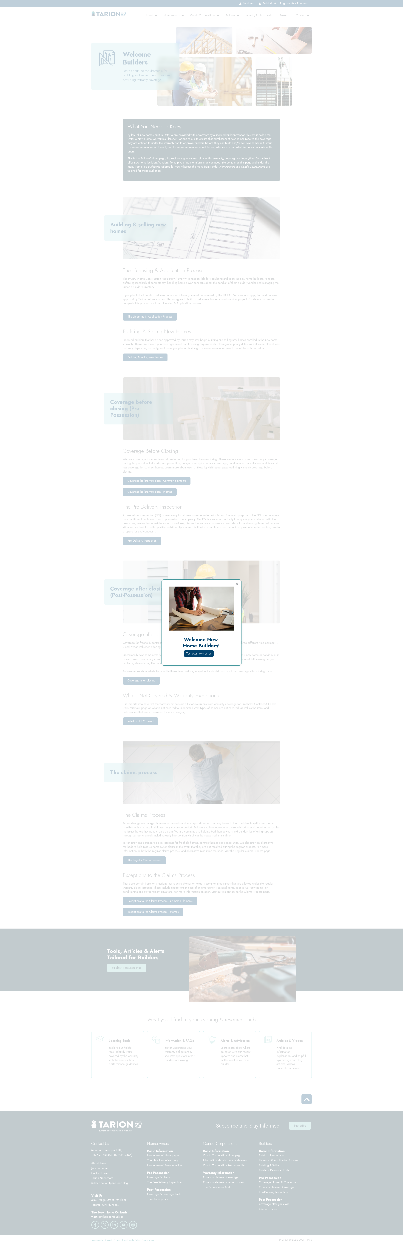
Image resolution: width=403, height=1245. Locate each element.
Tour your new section (198, 654)
